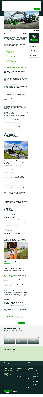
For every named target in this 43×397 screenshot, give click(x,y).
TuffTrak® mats (17, 307)
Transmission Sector (33, 55)
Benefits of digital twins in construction (11, 61)
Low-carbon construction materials (11, 56)
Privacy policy (7, 372)
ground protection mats (11, 307)
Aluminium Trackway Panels (9, 374)
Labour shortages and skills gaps (9, 54)
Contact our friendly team (9, 316)
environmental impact (12, 182)
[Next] (38, 337)
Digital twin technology (8, 60)
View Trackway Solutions (33, 40)
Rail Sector (31, 56)
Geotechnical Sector (33, 54)
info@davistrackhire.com (9, 370)
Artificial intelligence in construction (10, 50)
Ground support (32, 58)
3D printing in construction (10, 52)
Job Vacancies (7, 373)
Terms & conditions (8, 371)
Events (31, 47)
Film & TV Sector (32, 50)
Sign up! (35, 363)
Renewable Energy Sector (33, 51)
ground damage (11, 276)
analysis (10, 275)
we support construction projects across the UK (17, 305)
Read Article (37, 377)
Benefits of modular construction (10, 59)
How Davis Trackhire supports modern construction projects (13, 66)
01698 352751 (9, 369)
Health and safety (7, 263)
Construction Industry (33, 46)
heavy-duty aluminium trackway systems (11, 308)
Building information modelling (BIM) (10, 51)
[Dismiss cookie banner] (39, 3)
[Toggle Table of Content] (26, 48)
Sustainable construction (9, 55)
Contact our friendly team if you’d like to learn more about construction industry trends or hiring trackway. (16, 67)
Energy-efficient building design (10, 57)
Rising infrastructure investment (9, 62)
